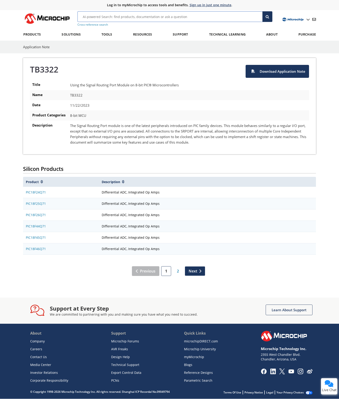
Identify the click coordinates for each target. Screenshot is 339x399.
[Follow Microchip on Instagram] (300, 373)
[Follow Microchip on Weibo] (309, 372)
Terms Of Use (232, 392)
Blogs (188, 365)
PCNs (115, 380)
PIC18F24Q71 (36, 192)
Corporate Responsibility (49, 380)
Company (37, 341)
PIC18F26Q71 (36, 215)
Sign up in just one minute (210, 5)
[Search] (267, 16)
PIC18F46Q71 (36, 249)
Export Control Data (126, 372)
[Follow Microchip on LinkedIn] (273, 373)
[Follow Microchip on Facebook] (264, 373)
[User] (295, 19)
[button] (277, 71)
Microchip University (200, 349)
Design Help (120, 357)
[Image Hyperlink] (47, 23)
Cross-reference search (92, 25)
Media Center (40, 365)
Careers (36, 349)
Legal (269, 392)
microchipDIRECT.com (201, 341)
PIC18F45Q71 (36, 237)
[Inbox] (314, 19)
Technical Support (125, 365)
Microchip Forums (125, 341)
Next (193, 271)
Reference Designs (198, 372)
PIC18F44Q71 (36, 226)
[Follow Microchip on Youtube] (291, 372)
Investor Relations (44, 372)
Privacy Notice (253, 392)
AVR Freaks (119, 349)
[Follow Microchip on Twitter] (282, 373)
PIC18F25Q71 (36, 203)
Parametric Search (198, 380)
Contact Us (38, 357)
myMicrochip (194, 357)
